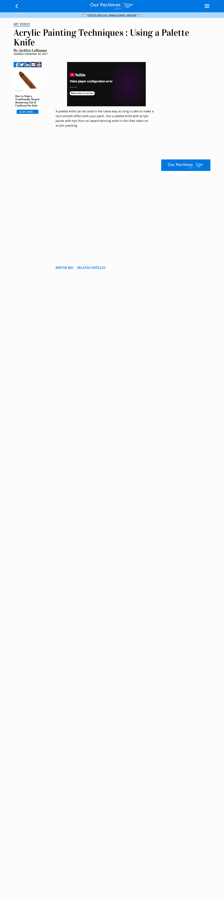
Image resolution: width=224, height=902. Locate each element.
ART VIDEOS (22, 24)
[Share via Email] (33, 65)
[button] (17, 6)
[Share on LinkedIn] (27, 65)
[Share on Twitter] (22, 65)
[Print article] (38, 65)
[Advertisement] (106, 161)
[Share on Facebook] (16, 65)
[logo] (112, 5)
